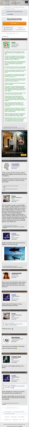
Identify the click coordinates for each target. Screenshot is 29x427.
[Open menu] (26, 2)
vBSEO (20, 426)
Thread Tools (4, 36)
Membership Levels (7, 419)
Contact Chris (7, 416)
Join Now (13, 23)
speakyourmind (16, 273)
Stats (20, 419)
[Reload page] (3, 8)
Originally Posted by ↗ (10, 385)
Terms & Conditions (21, 416)
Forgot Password (13, 416)
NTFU (24, 419)
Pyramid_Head (16, 356)
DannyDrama (16, 337)
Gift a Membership (15, 419)
